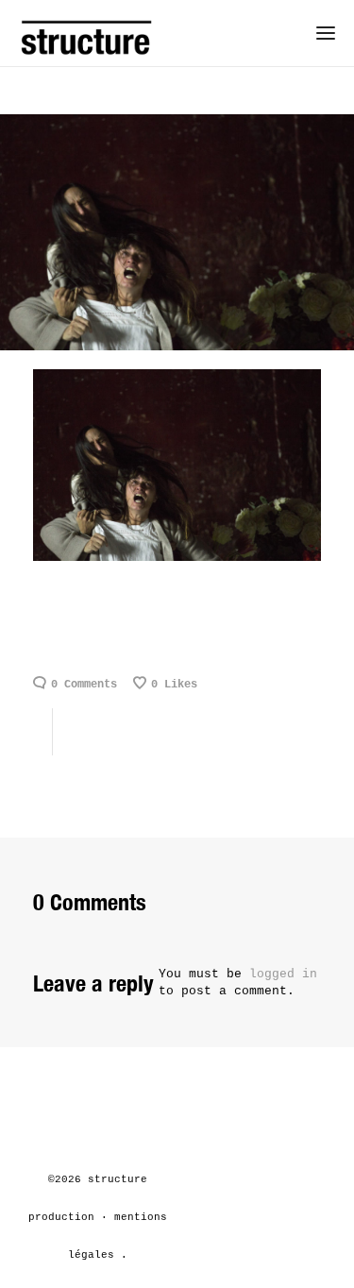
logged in (283, 974)
